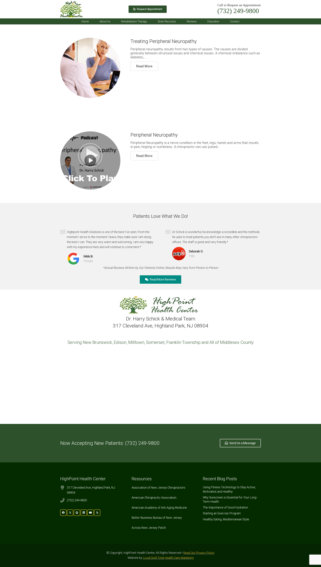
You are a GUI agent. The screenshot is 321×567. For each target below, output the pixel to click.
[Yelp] (97, 512)
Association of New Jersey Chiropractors (158, 487)
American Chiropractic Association (154, 497)
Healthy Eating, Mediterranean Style (226, 519)
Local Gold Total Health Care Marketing (168, 557)
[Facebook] (63, 512)
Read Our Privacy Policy (199, 552)
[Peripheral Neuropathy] (90, 160)
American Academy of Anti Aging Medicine (159, 507)
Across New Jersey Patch (149, 527)
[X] (70, 512)
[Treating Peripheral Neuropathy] (90, 68)
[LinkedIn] (84, 512)
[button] (113, 21)
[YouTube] (90, 512)
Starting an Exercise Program (222, 513)
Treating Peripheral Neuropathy (163, 41)
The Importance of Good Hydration (225, 507)
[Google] (77, 512)
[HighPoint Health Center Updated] (71, 9)
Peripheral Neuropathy (154, 135)
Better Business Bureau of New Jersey (157, 517)
